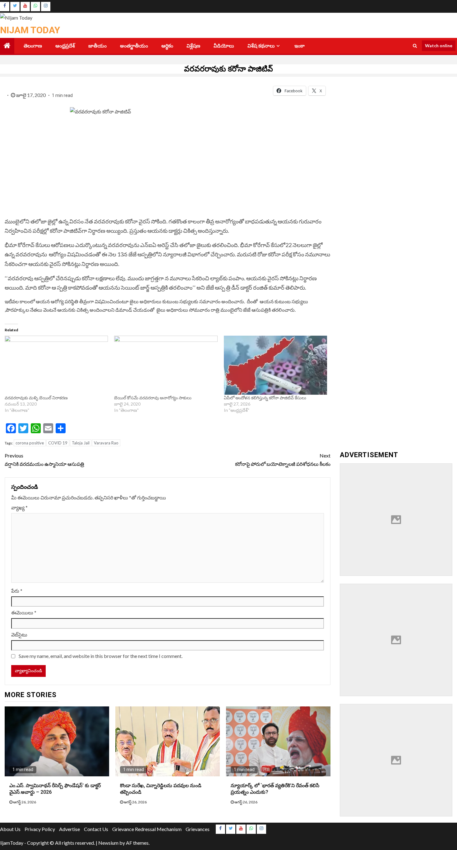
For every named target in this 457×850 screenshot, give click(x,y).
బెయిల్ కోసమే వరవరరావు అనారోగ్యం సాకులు (153, 397)
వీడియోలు (224, 46)
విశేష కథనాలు (261, 46)
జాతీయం (97, 46)
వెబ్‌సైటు (19, 634)
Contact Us (96, 829)
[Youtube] (25, 6)
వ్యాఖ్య (19, 507)
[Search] (415, 46)
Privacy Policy (40, 829)
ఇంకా (299, 46)
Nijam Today (30, 30)
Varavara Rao (106, 442)
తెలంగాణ (33, 46)
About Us (10, 829)
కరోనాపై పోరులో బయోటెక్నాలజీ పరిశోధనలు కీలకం (282, 460)
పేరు (16, 591)
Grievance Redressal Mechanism (147, 829)
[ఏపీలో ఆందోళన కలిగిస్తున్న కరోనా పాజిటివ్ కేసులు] (275, 365)
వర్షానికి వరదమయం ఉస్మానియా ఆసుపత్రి (45, 460)
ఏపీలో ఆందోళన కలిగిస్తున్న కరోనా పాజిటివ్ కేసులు (265, 397)
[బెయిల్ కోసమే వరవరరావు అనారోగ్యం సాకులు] (165, 365)
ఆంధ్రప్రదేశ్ (65, 46)
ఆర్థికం (167, 46)
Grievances (198, 829)
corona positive (30, 442)
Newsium (108, 843)
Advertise (69, 829)
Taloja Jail (81, 442)
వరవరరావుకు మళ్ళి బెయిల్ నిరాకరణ (37, 397)
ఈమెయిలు (23, 612)
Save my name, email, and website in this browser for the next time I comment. (100, 656)
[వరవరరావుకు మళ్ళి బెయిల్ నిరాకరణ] (56, 365)
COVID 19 (57, 442)
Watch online (438, 45)
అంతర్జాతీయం (134, 46)
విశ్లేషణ (193, 46)
